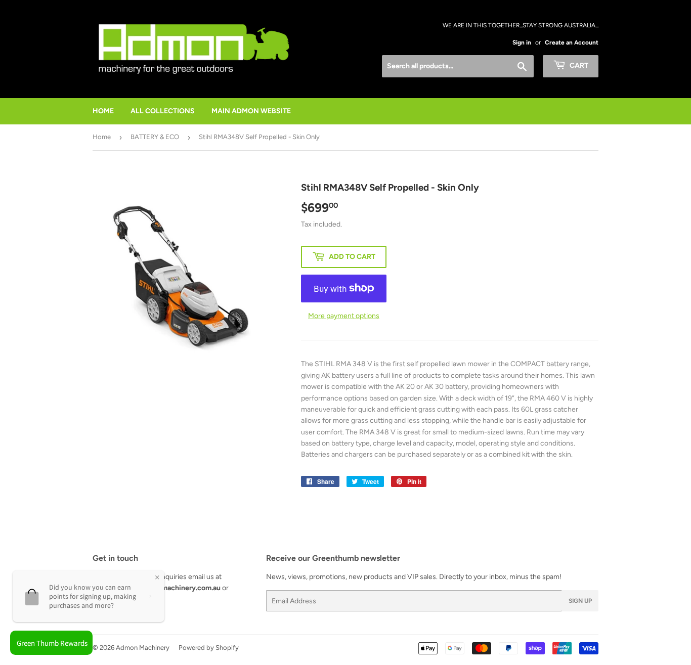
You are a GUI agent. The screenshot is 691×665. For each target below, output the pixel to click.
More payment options (343, 316)
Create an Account (571, 42)
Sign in (521, 42)
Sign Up (580, 600)
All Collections (163, 111)
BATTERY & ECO (155, 137)
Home (102, 137)
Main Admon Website (251, 111)
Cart (578, 65)
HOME (103, 111)
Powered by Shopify (209, 647)
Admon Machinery (142, 647)
